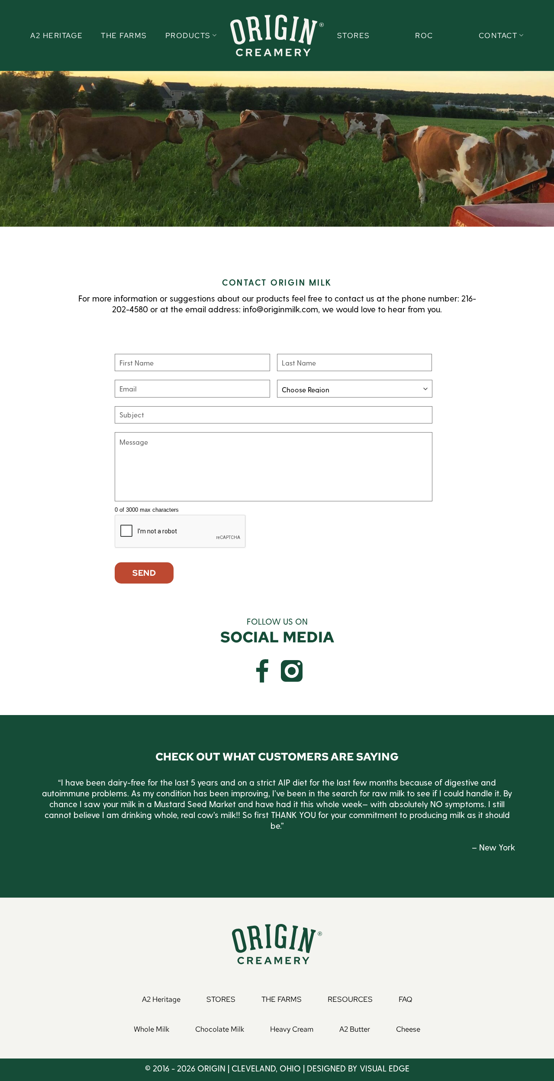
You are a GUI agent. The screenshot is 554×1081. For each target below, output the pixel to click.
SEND (144, 573)
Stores (353, 35)
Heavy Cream (291, 1029)
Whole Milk (151, 1029)
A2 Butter (354, 1029)
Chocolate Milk (219, 1029)
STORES (220, 999)
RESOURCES (350, 999)
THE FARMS (281, 999)
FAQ (405, 999)
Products (188, 35)
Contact (498, 35)
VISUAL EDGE (384, 1068)
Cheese (408, 1029)
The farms (124, 35)
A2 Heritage (56, 35)
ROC (424, 35)
